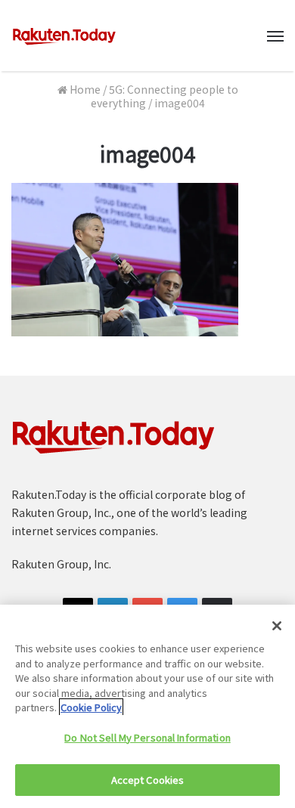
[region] (147, 706)
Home (84, 89)
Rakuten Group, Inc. (61, 563)
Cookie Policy (91, 707)
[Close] (276, 625)
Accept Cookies (148, 779)
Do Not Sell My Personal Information (147, 737)
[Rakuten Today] (64, 35)
